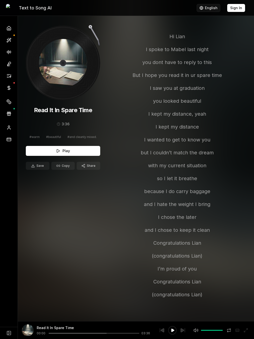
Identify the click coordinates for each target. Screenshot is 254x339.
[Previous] (162, 330)
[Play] (172, 330)
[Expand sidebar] (9, 333)
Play (66, 151)
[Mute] (195, 330)
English (211, 8)
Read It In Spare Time (55, 328)
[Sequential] (229, 330)
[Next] (183, 330)
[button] (9, 101)
